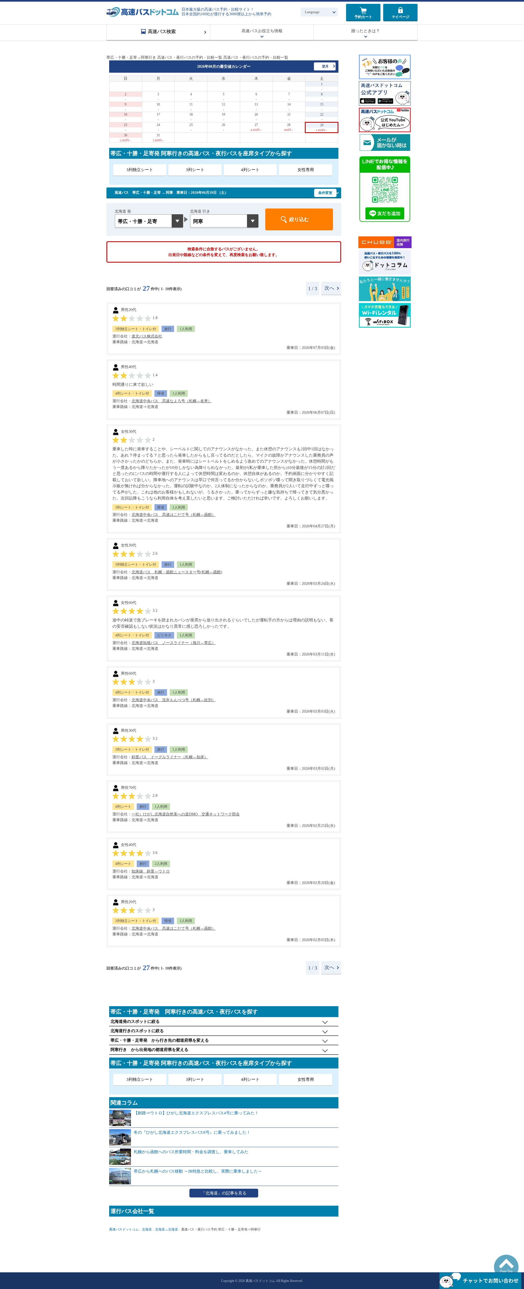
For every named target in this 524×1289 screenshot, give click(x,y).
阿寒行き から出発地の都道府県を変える (149, 1049)
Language (312, 12)
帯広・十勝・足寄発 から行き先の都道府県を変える (160, 1040)
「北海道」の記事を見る (223, 1193)
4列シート (250, 170)
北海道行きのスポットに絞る (137, 1031)
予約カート (363, 17)
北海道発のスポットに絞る (135, 1021)
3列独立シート (139, 170)
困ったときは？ (365, 31)
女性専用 (305, 170)
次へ (329, 288)
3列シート (195, 170)
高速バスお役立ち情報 (262, 31)
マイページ (400, 17)
